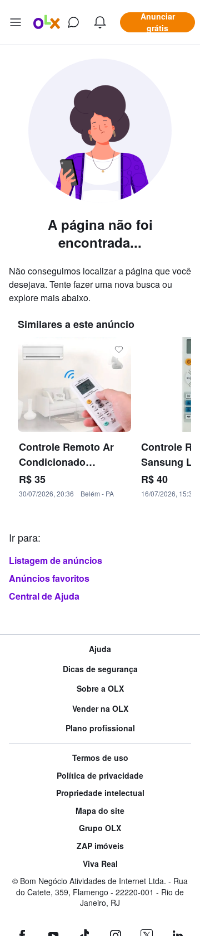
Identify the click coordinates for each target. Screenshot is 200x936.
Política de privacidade (100, 775)
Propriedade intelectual (100, 793)
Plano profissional (100, 728)
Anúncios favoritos (49, 578)
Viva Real (100, 863)
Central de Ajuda (44, 596)
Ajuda (100, 649)
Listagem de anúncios (55, 560)
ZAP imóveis (100, 846)
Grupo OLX (100, 828)
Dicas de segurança (100, 669)
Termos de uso (100, 757)
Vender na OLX (100, 708)
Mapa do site (100, 810)
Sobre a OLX (100, 688)
